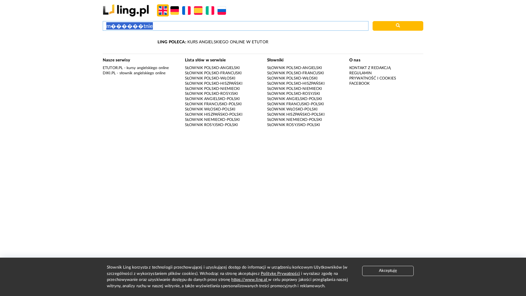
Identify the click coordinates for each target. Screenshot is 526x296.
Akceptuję (388, 271)
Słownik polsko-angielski (212, 68)
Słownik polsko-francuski (213, 73)
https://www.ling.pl (249, 280)
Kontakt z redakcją (370, 68)
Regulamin (360, 73)
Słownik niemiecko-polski (212, 120)
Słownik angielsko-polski (212, 99)
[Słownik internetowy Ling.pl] (126, 10)
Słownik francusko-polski (213, 104)
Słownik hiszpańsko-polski (213, 114)
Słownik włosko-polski (210, 109)
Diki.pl (109, 73)
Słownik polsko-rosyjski (211, 94)
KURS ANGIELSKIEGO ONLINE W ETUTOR (213, 42)
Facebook (359, 84)
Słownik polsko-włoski (210, 78)
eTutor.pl (113, 68)
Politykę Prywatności (280, 274)
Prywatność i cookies (372, 78)
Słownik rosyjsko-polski (211, 125)
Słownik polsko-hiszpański (213, 84)
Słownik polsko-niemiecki (212, 89)
